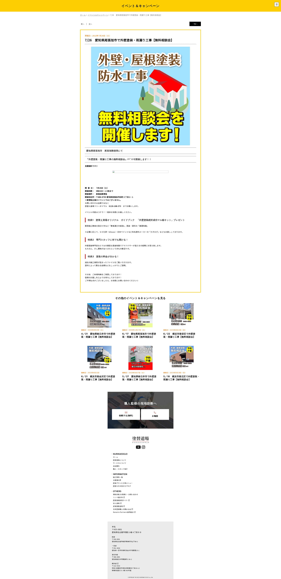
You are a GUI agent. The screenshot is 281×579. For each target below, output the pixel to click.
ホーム (115, 457)
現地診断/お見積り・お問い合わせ (125, 494)
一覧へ (195, 24)
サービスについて (119, 463)
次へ (90, 24)
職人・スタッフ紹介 (120, 469)
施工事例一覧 (118, 477)
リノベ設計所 (118, 497)
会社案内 (116, 466)
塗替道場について (119, 460)
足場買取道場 (118, 506)
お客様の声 (117, 480)
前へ (82, 24)
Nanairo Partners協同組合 (123, 512)
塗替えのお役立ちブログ (122, 486)
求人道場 (116, 503)
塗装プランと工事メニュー (123, 483)
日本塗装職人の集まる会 (122, 509)
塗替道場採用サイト (120, 500)
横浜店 (114, 563)
